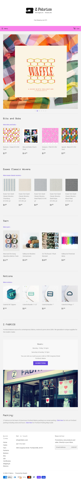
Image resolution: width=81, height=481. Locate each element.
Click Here (60, 397)
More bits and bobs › (9, 101)
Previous (4, 60)
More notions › (8, 259)
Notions (5, 430)
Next (76, 60)
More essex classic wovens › (12, 152)
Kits (4, 433)
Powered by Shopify (21, 450)
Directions (41, 340)
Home (5, 419)
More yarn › (7, 204)
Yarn (4, 425)
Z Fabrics (10, 450)
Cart (77, 28)
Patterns (6, 427)
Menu (6, 28)
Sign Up (73, 424)
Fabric (5, 422)
